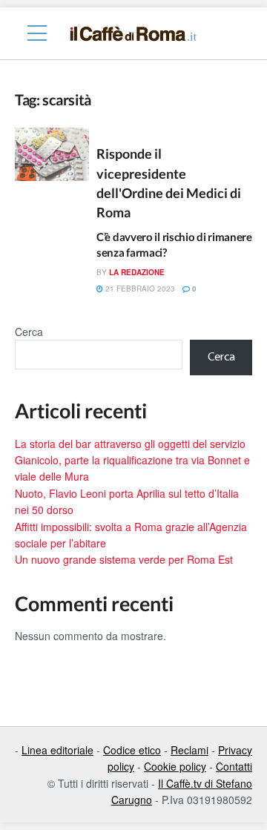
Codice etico (132, 749)
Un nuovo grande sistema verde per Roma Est (124, 559)
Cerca (29, 331)
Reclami (189, 749)
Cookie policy (175, 766)
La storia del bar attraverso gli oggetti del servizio (130, 443)
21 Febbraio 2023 (139, 288)
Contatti (234, 766)
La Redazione (137, 272)
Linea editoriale (57, 749)
